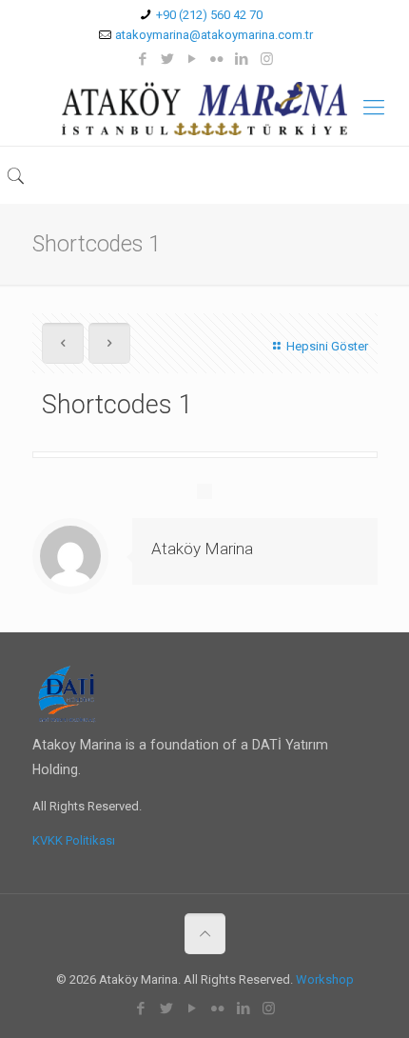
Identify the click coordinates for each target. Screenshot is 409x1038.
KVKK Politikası (73, 840)
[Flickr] (217, 59)
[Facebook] (143, 59)
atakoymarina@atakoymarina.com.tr (214, 35)
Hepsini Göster (326, 346)
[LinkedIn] (242, 59)
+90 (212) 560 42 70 (209, 15)
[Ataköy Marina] (204, 107)
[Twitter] (168, 59)
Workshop (325, 979)
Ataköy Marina (202, 548)
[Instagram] (267, 59)
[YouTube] (193, 59)
